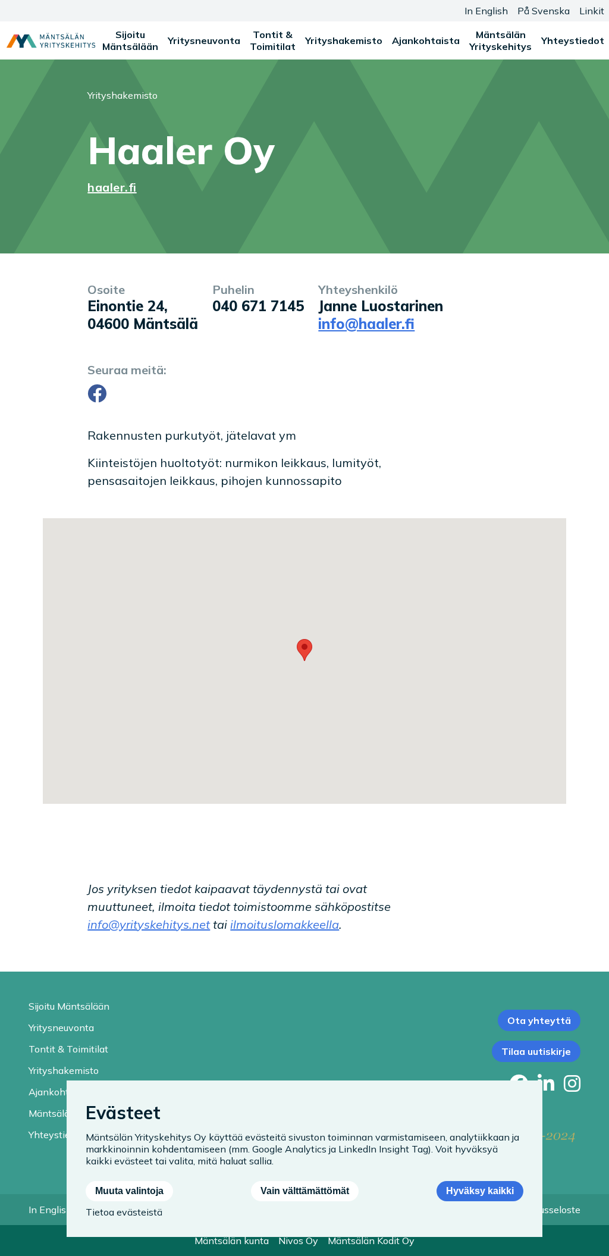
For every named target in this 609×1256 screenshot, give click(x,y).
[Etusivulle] (51, 40)
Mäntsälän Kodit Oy (371, 1240)
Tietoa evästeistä (124, 1212)
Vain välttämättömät (304, 1191)
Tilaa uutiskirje (536, 1051)
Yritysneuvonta (204, 40)
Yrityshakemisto (343, 40)
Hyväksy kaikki (480, 1191)
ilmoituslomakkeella (284, 924)
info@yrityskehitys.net (148, 924)
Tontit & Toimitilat (273, 40)
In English (486, 11)
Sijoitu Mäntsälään (130, 40)
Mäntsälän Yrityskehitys (500, 40)
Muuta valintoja (129, 1191)
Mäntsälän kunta (231, 1240)
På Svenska (543, 11)
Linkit (591, 11)
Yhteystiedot (572, 40)
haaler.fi (111, 187)
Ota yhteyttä (539, 1020)
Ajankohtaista (426, 40)
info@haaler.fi (366, 324)
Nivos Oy (298, 1240)
